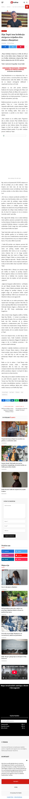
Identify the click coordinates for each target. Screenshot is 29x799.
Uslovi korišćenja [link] (18, 797)
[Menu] (2, 2)
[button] (27, 760)
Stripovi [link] (17, 392)
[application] (14, 672)
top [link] (22, 392)
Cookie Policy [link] (10, 797)
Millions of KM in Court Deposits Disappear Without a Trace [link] (7, 410)
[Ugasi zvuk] (23, 678)
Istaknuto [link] (4, 30)
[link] (27, 7)
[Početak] (3, 678)
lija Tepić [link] (12, 392)
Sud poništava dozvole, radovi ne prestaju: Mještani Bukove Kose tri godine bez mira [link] (12, 610)
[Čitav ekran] (25, 678)
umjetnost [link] (4, 394)
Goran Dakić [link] (5, 392)
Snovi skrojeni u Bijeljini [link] (9, 587)
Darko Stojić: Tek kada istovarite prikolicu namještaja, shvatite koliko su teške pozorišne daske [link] (13, 465)
